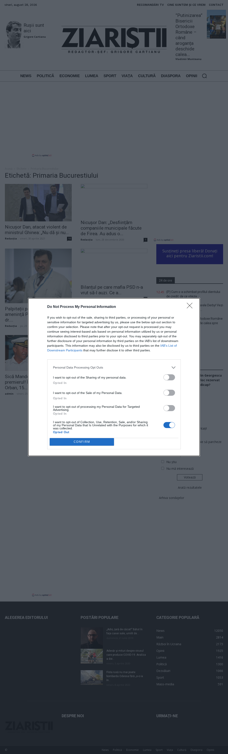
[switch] (169, 377)
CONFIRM (82, 441)
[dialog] (114, 377)
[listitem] (114, 367)
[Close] (191, 307)
